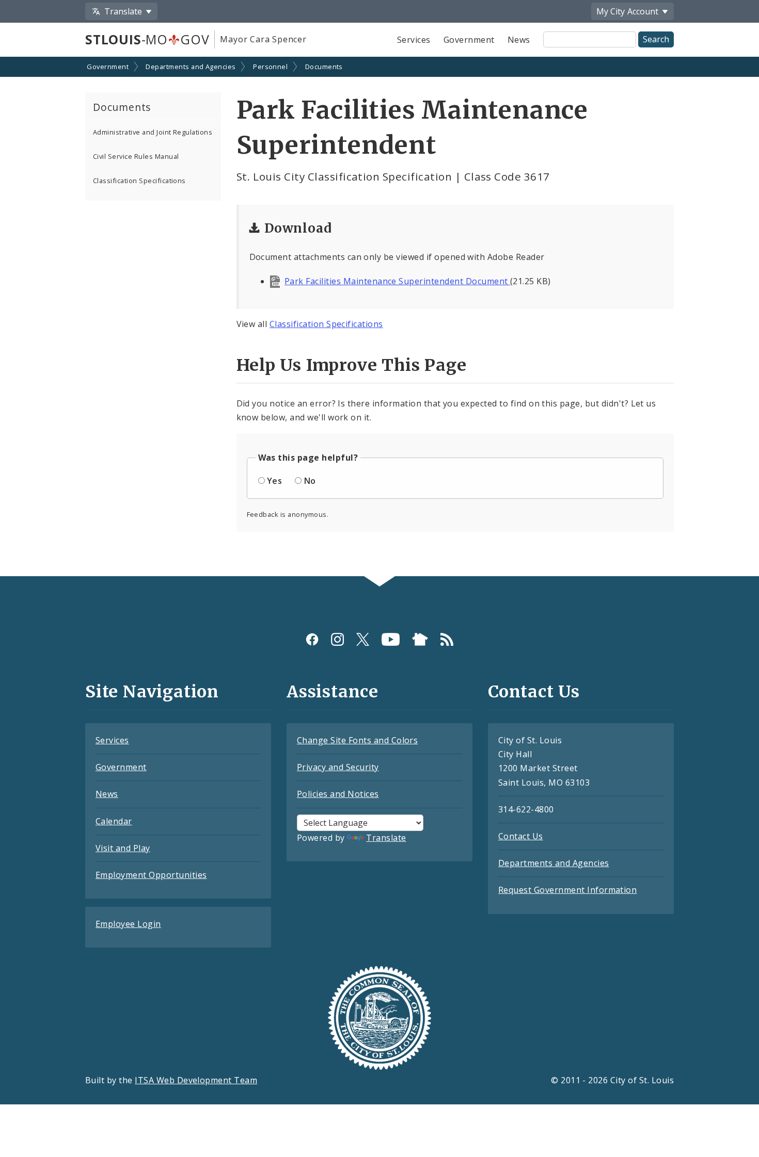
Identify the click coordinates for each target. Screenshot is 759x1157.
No (310, 480)
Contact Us (520, 836)
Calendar (114, 821)
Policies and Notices (338, 794)
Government (469, 39)
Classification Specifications (139, 180)
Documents (324, 66)
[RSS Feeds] (446, 639)
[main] (379, 317)
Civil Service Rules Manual (136, 156)
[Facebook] (312, 639)
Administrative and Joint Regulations (152, 132)
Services (414, 39)
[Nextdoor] (420, 639)
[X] (362, 639)
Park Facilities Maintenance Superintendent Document (397, 281)
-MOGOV (147, 39)
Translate (386, 837)
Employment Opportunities (151, 875)
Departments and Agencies (191, 66)
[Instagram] (337, 639)
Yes (274, 480)
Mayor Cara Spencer (263, 39)
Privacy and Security (338, 767)
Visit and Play (123, 848)
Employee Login (128, 924)
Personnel (270, 66)
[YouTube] (391, 639)
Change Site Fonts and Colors (357, 740)
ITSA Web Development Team (196, 1080)
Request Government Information (567, 889)
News (519, 39)
